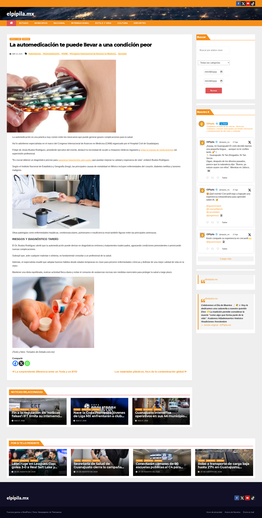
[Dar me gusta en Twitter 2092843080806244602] (218, 178)
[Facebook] (15, 363)
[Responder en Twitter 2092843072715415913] (208, 223)
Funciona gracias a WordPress (19, 512)
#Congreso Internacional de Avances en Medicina (93, 54)
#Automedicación (51, 54)
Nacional (59, 23)
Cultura (122, 23)
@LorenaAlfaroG (214, 209)
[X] (21, 363)
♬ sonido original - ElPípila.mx (216, 325)
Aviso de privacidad (214, 512)
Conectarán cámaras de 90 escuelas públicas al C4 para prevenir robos (158, 467)
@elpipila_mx (224, 142)
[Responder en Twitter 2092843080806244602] (208, 178)
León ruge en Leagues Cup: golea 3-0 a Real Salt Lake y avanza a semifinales (34, 467)
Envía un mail (248, 512)
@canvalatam (213, 212)
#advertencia (35, 54)
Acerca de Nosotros (232, 512)
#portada (122, 54)
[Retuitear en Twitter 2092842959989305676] (213, 249)
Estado (24, 23)
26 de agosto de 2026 (25, 472)
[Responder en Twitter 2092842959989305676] (208, 249)
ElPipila (210, 142)
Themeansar (57, 512)
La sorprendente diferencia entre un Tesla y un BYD (46, 371)
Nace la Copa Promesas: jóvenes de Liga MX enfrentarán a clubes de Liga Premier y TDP (99, 416)
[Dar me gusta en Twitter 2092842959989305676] (218, 249)
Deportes (140, 23)
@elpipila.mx (211, 279)
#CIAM (65, 54)
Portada (26, 39)
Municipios (41, 23)
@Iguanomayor (213, 242)
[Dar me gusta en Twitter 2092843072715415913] (218, 223)
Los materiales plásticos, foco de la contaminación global (149, 371)
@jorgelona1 (212, 215)
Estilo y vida (103, 23)
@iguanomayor (213, 206)
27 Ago (235, 142)
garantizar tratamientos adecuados (75, 160)
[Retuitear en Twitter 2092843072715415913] (213, 223)
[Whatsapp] (27, 363)
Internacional (80, 23)
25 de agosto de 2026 (149, 472)
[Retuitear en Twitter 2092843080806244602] (213, 178)
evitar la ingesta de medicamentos (157, 150)
